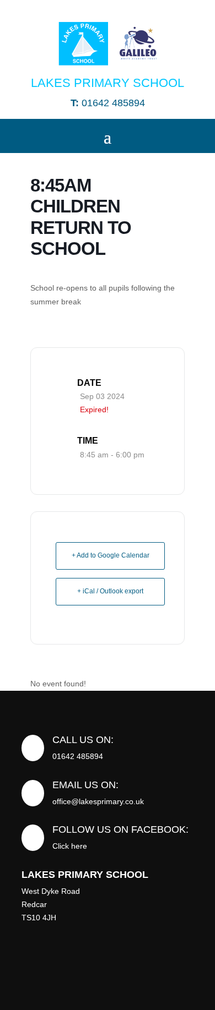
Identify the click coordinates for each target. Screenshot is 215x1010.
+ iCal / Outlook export (110, 591)
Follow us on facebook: (120, 829)
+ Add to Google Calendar (110, 555)
